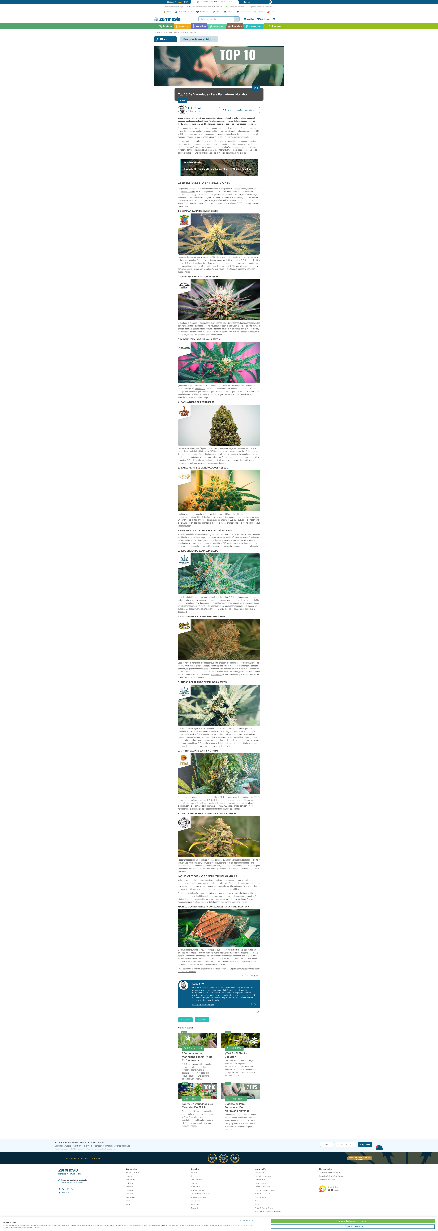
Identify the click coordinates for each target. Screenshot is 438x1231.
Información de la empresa (263, 1176)
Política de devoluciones (262, 1194)
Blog (191, 1176)
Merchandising (130, 1197)
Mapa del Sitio (194, 1208)
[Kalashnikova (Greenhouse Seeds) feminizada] (219, 639)
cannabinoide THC (188, 191)
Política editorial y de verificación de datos (268, 1211)
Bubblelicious (200, 388)
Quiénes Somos (195, 1187)
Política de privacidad (246, 1220)
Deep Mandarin (214, 263)
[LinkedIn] (252, 1004)
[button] (182, 109)
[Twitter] (255, 1004)
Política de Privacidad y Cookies (265, 1190)
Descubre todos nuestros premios (359, 1158)
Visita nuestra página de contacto (72, 1182)
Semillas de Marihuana (133, 1172)
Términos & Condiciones (262, 1187)
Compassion (194, 323)
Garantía (257, 1201)
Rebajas (128, 1204)
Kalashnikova (216, 674)
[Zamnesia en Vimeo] (67, 1189)
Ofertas (128, 1201)
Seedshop (202, 1019)
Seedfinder (193, 1172)
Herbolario (129, 1183)
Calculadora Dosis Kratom (327, 1180)
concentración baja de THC (209, 153)
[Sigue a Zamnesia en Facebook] (59, 1189)
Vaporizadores (130, 1180)
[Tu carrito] (276, 19)
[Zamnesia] (174, 19)
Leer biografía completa (203, 1004)
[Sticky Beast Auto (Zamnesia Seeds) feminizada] (219, 705)
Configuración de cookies (352, 1226)
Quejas (257, 1204)
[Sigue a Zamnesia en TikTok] (59, 1193)
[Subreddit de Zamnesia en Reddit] (63, 1193)
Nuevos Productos (196, 1180)
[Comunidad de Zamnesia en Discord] (67, 1193)
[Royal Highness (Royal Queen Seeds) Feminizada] (219, 490)
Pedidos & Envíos (260, 1183)
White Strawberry (195, 863)
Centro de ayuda (260, 1172)
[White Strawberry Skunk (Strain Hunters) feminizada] (219, 836)
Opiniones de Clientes (197, 1190)
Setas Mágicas (130, 1190)
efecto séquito (230, 203)
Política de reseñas (260, 1197)
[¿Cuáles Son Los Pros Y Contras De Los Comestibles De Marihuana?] (219, 928)
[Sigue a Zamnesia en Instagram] (63, 1189)
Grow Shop (129, 1194)
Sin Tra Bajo (201, 803)
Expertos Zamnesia (196, 1201)
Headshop (129, 1176)
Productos (185, 1019)
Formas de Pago (260, 1180)
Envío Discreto (194, 1204)
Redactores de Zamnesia (198, 1197)
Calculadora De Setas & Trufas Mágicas (331, 1176)
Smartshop (129, 1187)
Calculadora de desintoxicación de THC (331, 1172)
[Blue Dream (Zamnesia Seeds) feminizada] (219, 573)
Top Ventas (193, 1183)
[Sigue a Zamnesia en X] (71, 1189)
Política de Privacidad (90, 1149)
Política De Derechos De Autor (264, 1208)
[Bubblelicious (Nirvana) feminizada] (219, 362)
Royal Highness (238, 514)
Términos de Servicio (105, 1149)
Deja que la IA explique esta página (240, 110)
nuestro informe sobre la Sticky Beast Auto (240, 743)
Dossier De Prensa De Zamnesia (200, 1194)
